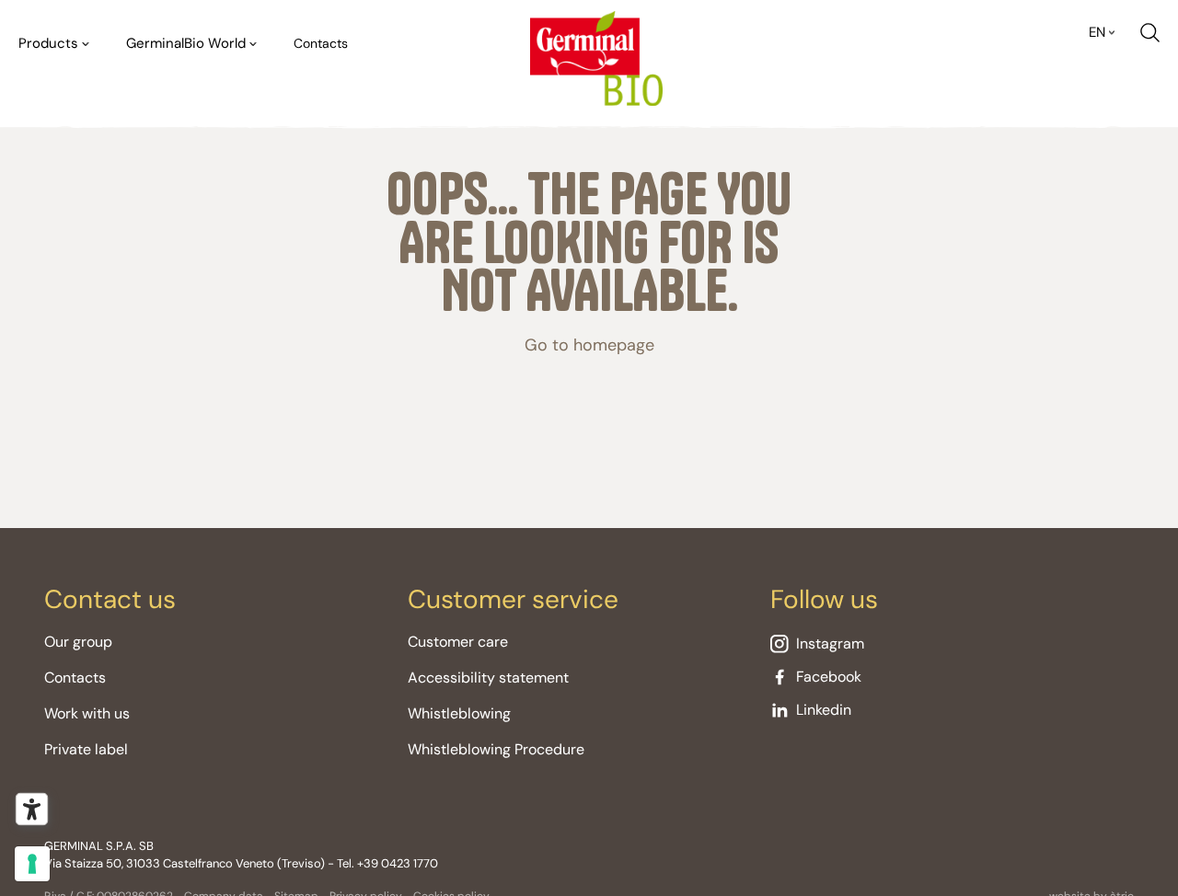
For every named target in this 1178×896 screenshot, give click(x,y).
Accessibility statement (488, 677)
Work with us (87, 713)
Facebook (828, 676)
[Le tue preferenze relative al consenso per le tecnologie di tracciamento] (32, 863)
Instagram (830, 643)
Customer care (458, 641)
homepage (613, 345)
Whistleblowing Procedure (496, 749)
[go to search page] (1150, 32)
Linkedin (823, 709)
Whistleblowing (459, 713)
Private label (86, 749)
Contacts (321, 43)
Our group (78, 641)
